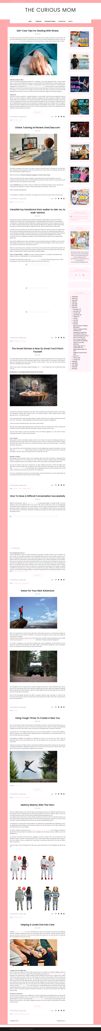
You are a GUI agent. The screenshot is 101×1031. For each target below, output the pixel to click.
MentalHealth (26, 583)
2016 (73, 367)
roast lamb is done (20, 450)
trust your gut (23, 985)
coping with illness (15, 41)
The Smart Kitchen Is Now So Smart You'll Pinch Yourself (37, 350)
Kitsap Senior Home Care (56, 973)
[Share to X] (58, 116)
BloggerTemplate (29, 1029)
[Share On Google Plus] (64, 116)
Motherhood (17, 341)
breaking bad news (32, 503)
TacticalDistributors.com (29, 639)
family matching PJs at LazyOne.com (40, 830)
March (75, 356)
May (74, 322)
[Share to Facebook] (56, 116)
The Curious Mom (50, 10)
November (76, 311)
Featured (16, 120)
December (76, 309)
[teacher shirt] (79, 204)
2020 (73, 307)
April (74, 324)
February (75, 358)
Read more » (37, 112)
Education (16, 202)
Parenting (22, 202)
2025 (73, 298)
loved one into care (20, 931)
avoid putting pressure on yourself (36, 86)
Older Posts (60, 1020)
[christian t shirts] (79, 69)
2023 (73, 302)
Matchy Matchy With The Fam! (37, 804)
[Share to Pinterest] (61, 116)
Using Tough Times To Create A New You (37, 718)
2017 (73, 365)
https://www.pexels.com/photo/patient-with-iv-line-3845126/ (22, 76)
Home (20, 488)
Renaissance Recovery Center (19, 571)
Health (20, 120)
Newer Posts (14, 1020)
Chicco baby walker (36, 259)
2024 (73, 300)
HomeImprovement (26, 488)
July (74, 318)
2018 (73, 363)
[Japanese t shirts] (79, 46)
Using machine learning (18, 468)
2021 (73, 305)
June (74, 320)
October (75, 313)
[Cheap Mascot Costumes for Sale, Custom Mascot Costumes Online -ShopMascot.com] (79, 220)
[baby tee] (79, 182)
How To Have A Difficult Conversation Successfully (37, 496)
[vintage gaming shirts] (79, 136)
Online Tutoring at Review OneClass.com (37, 127)
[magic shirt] (79, 91)
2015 (73, 368)
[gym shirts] (79, 159)
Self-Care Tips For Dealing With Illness (37, 30)
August (75, 316)
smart (40, 367)
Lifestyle (16, 710)
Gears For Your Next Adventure (37, 590)
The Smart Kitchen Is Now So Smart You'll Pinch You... (81, 336)
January (75, 359)
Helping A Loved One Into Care (37, 924)
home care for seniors (39, 998)
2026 (73, 296)
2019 (73, 361)
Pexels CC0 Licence (17, 785)
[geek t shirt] (79, 114)
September (76, 315)
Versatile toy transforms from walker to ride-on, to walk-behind (37, 211)
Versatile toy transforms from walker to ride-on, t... (80, 333)
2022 (73, 304)
